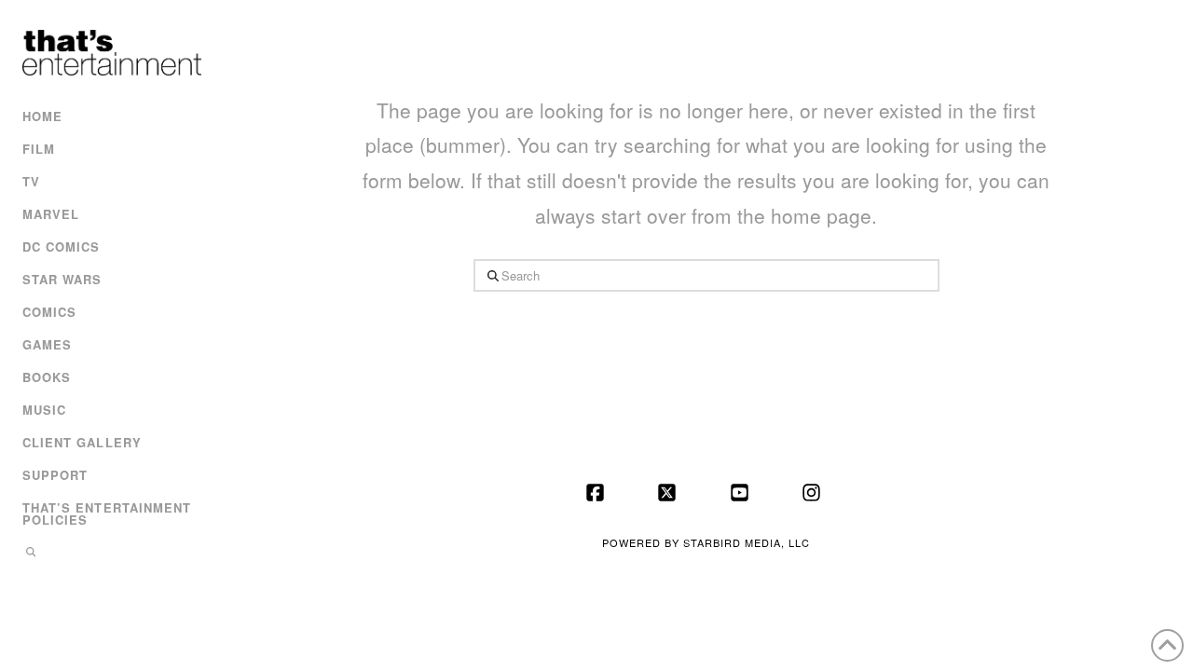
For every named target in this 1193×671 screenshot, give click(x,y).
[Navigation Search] (109, 554)
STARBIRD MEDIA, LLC (746, 542)
